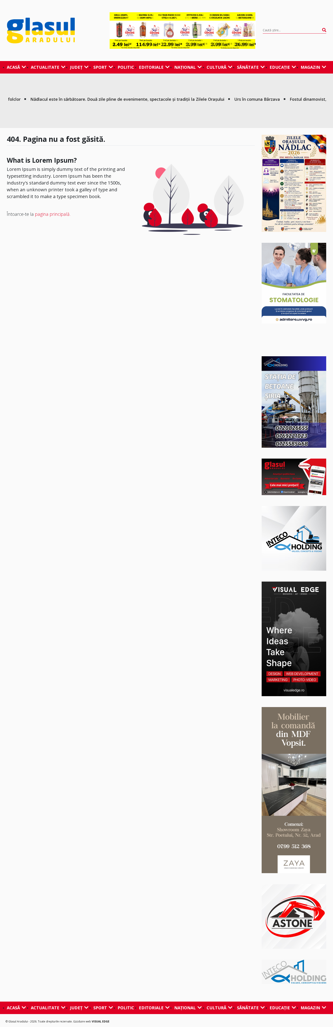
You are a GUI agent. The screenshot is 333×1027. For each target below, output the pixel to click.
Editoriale (151, 67)
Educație (280, 67)
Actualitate (45, 67)
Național (185, 67)
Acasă (13, 67)
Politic (126, 67)
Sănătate (248, 67)
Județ (76, 67)
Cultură (216, 67)
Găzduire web (82, 1021)
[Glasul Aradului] (55, 30)
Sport (100, 67)
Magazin (310, 67)
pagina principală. (53, 214)
